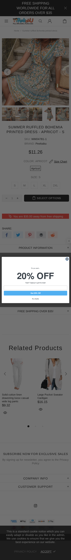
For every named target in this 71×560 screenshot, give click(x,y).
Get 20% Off (35, 293)
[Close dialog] (66, 258)
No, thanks (35, 299)
